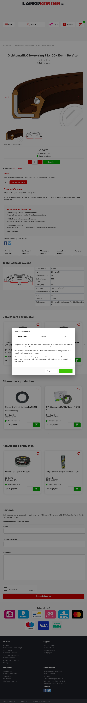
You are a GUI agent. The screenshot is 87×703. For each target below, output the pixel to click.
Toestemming (22, 336)
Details (43, 337)
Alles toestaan (65, 371)
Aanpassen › (51, 371)
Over (64, 337)
